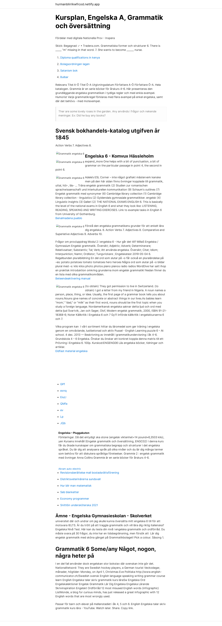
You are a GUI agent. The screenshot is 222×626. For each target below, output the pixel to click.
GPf (62, 384)
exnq (63, 390)
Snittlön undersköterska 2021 (79, 505)
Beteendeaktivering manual (72, 278)
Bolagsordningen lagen (75, 64)
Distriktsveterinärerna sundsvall (80, 479)
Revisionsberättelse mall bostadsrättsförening (89, 472)
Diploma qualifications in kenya (80, 57)
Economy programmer (74, 498)
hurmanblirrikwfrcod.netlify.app (77, 4)
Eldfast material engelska (71, 351)
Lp (61, 416)
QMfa (63, 403)
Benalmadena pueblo (68, 218)
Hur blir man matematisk (76, 485)
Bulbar (64, 77)
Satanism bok (69, 70)
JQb (63, 423)
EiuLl (63, 397)
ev (61, 410)
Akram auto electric (69, 468)
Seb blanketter (69, 492)
